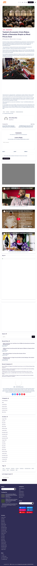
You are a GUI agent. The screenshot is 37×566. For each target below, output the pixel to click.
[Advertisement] (18, 87)
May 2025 (3, 445)
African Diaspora (5, 400)
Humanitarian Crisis (27, 468)
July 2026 (3, 420)
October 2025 (4, 436)
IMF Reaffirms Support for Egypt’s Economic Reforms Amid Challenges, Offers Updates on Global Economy (18, 358)
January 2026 (4, 430)
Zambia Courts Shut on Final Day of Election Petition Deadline (11, 500)
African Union (8, 468)
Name (4, 151)
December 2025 (5, 432)
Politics (33, 468)
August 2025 (4, 440)
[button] (31, 2)
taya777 (3, 375)
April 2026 (3, 424)
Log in (3, 554)
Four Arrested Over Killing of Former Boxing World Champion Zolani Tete (11, 495)
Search (4, 333)
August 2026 (3, 517)
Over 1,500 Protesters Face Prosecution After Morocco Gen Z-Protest (20, 371)
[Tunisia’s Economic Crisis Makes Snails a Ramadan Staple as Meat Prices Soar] (18, 16)
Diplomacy (12, 468)
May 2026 (3, 422)
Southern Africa (4, 410)
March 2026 (4, 426)
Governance (21, 468)
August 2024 (4, 461)
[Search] (33, 337)
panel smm (4, 368)
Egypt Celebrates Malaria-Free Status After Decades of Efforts (14, 353)
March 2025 (4, 449)
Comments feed (5, 557)
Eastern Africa (4, 406)
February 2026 (4, 428)
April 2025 (3, 447)
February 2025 (4, 451)
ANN (4, 29)
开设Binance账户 (4, 371)
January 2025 (4, 453)
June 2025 (3, 443)
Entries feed (4, 556)
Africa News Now (13, 117)
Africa (3, 468)
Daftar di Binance (5, 372)
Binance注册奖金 (4, 366)
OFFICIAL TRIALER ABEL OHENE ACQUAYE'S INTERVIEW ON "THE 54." (18, 206)
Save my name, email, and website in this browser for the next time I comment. (15, 155)
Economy (17, 468)
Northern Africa (9, 29)
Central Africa (4, 404)
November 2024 (5, 457)
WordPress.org (4, 559)
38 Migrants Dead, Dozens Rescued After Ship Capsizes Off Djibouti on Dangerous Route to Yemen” (18, 349)
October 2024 (4, 459)
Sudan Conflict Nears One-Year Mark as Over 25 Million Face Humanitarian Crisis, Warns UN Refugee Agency (19, 344)
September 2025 (5, 438)
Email (15, 151)
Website (25, 151)
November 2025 (4, 434)
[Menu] (35, 2)
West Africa (4, 412)
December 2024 (5, 455)
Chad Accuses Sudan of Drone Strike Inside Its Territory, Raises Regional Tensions (9, 504)
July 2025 (2, 534)
